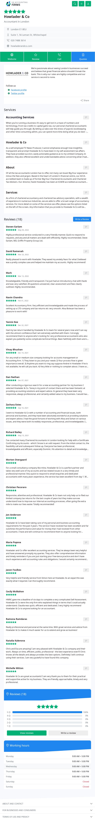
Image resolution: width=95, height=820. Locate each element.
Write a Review (82, 219)
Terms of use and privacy (15, 816)
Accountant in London (16, 21)
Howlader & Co (16, 16)
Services (11, 192)
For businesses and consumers (19, 810)
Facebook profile (19, 90)
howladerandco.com (21, 45)
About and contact (12, 803)
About (10, 167)
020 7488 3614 (18, 40)
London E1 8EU (18, 29)
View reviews (27, 732)
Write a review (68, 732)
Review (35, 59)
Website (12, 59)
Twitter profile (17, 93)
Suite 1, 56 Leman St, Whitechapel (28, 34)
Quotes (83, 59)
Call (59, 59)
